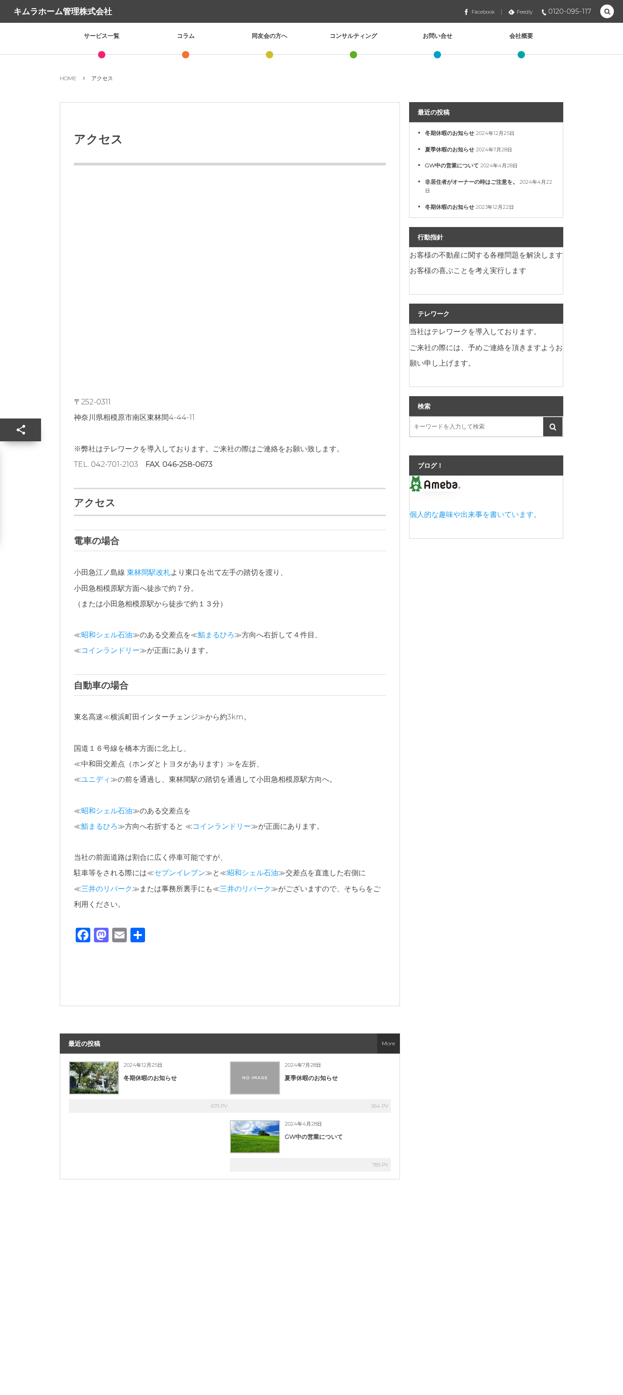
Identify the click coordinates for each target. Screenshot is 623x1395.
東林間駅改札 (149, 572)
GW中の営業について (314, 1136)
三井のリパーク (106, 888)
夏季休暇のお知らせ (311, 1077)
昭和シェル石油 (106, 634)
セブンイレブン (179, 872)
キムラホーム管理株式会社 (63, 11)
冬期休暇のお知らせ (150, 1077)
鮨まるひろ (216, 634)
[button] (607, 12)
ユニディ (95, 779)
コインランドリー (110, 650)
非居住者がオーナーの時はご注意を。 (471, 181)
